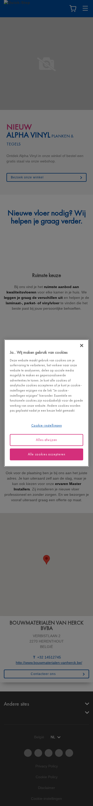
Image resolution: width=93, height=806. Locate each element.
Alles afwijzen (46, 440)
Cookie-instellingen (46, 425)
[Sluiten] (81, 345)
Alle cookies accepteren (46, 454)
